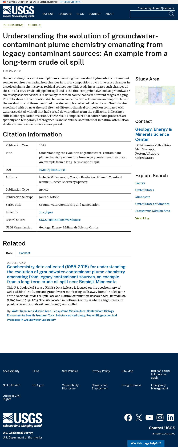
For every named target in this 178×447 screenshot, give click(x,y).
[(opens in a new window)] (128, 417)
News (80, 14)
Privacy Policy (101, 371)
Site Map (127, 371)
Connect (95, 14)
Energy (140, 183)
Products (64, 14)
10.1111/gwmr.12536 (52, 169)
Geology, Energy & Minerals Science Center (153, 134)
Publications (13, 25)
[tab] (9, 253)
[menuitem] (48, 12)
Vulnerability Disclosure (70, 387)
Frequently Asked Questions (156, 8)
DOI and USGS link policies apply (160, 374)
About (110, 14)
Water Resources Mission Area (31, 311)
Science (48, 14)
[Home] (18, 16)
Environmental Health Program (27, 315)
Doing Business (131, 385)
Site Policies (70, 371)
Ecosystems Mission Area (69, 311)
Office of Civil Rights (11, 397)
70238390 (46, 212)
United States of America (152, 204)
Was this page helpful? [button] (146, 443)
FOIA (36, 371)
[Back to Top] (165, 434)
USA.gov (38, 385)
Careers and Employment (100, 387)
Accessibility (11, 371)
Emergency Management (159, 387)
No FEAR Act (11, 385)
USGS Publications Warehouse (60, 220)
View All (141, 218)
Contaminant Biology (100, 311)
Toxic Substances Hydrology (66, 315)
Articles (34, 25)
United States (144, 190)
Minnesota (142, 197)
